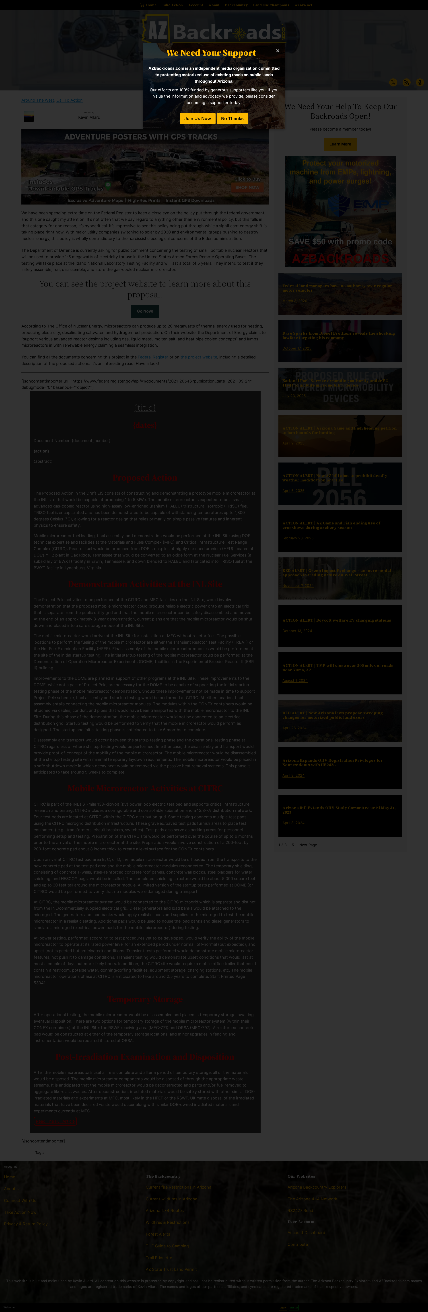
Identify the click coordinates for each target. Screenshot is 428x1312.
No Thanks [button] (232, 118)
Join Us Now (197, 118)
